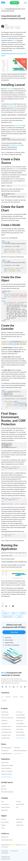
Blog (2, 9)
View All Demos (17, 753)
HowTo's (22, 613)
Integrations (5, 759)
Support (4, 816)
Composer (9, 89)
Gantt (13, 613)
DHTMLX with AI (7, 782)
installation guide (12, 106)
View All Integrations (6, 777)
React (21, 696)
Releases (7, 696)
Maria (6, 25)
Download (14, 2)
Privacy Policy (4, 851)
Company (4, 798)
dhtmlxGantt (4, 38)
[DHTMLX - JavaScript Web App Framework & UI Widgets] (3, 3)
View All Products (20, 738)
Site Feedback (4, 853)
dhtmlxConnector (17, 125)
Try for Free (14, 632)
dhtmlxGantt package (15, 145)
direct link (15, 169)
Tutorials (4, 700)
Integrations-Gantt (7, 616)
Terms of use (14, 851)
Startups (15, 696)
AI (2, 696)
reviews (23, 844)
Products (4, 708)
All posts (5, 613)
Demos (3, 744)
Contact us (5, 833)
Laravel (14, 40)
